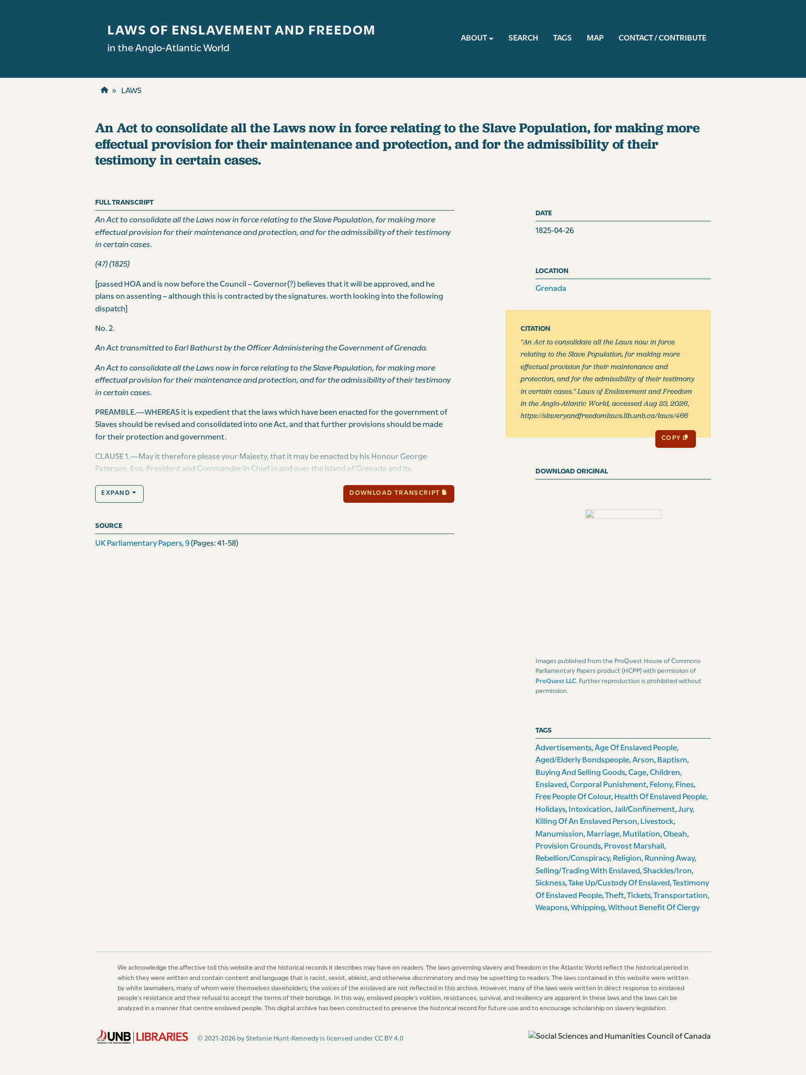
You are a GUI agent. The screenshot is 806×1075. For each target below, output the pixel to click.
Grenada (550, 289)
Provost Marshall (634, 846)
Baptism (672, 760)
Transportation (680, 896)
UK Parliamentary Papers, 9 (142, 544)
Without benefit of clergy (654, 908)
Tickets (639, 896)
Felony (661, 785)
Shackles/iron (667, 871)
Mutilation (641, 834)
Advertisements (563, 748)
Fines (684, 785)
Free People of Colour (573, 797)
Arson (643, 760)
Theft (614, 896)
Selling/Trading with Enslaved (587, 871)
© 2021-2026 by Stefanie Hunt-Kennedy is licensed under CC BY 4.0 (300, 1038)
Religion (627, 859)
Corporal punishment (608, 785)
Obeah (675, 834)
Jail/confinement (644, 810)
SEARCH (523, 38)
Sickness (550, 883)
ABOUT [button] (474, 38)
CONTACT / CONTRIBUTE (662, 38)
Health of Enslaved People (660, 797)
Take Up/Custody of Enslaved (619, 883)
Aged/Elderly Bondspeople (582, 760)
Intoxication (590, 810)
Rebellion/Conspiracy (572, 859)
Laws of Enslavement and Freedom (241, 31)
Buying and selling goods (580, 773)
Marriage (603, 834)
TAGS (562, 38)
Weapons (551, 908)
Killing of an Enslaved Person (586, 822)
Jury (685, 810)
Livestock (657, 822)
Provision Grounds (568, 846)
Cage (637, 773)
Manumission (559, 834)
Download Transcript (394, 493)
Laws (131, 91)
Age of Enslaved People (636, 748)
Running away (670, 859)
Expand (116, 493)
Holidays (550, 810)
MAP (595, 38)
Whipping (588, 908)
